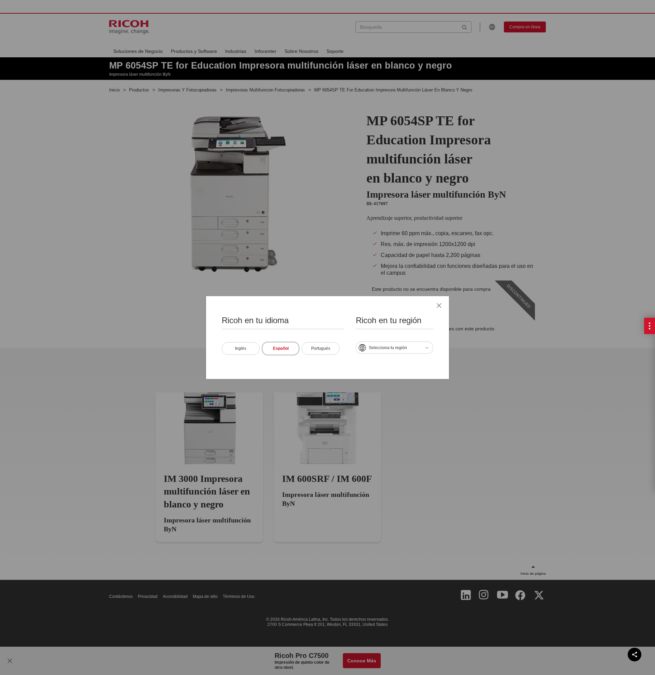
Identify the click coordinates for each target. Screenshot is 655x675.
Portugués (320, 348)
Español (281, 348)
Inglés (240, 348)
